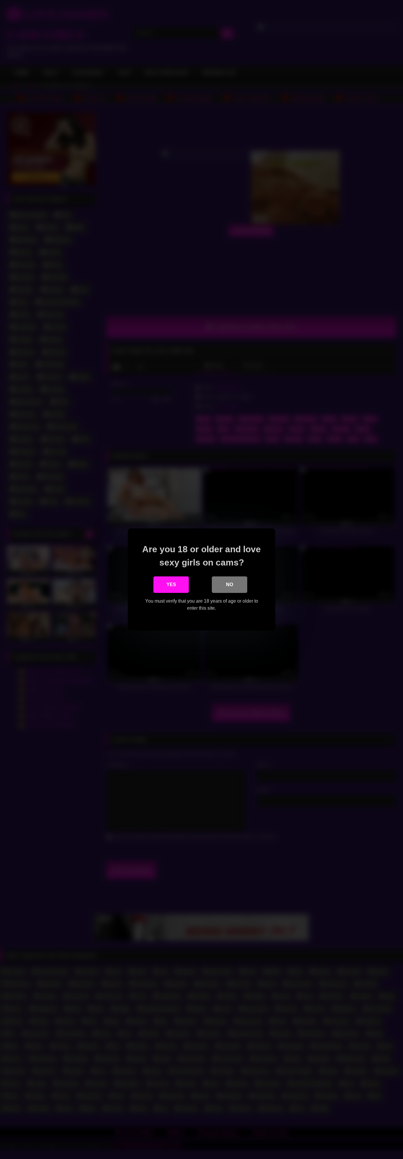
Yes (171, 584)
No (229, 584)
